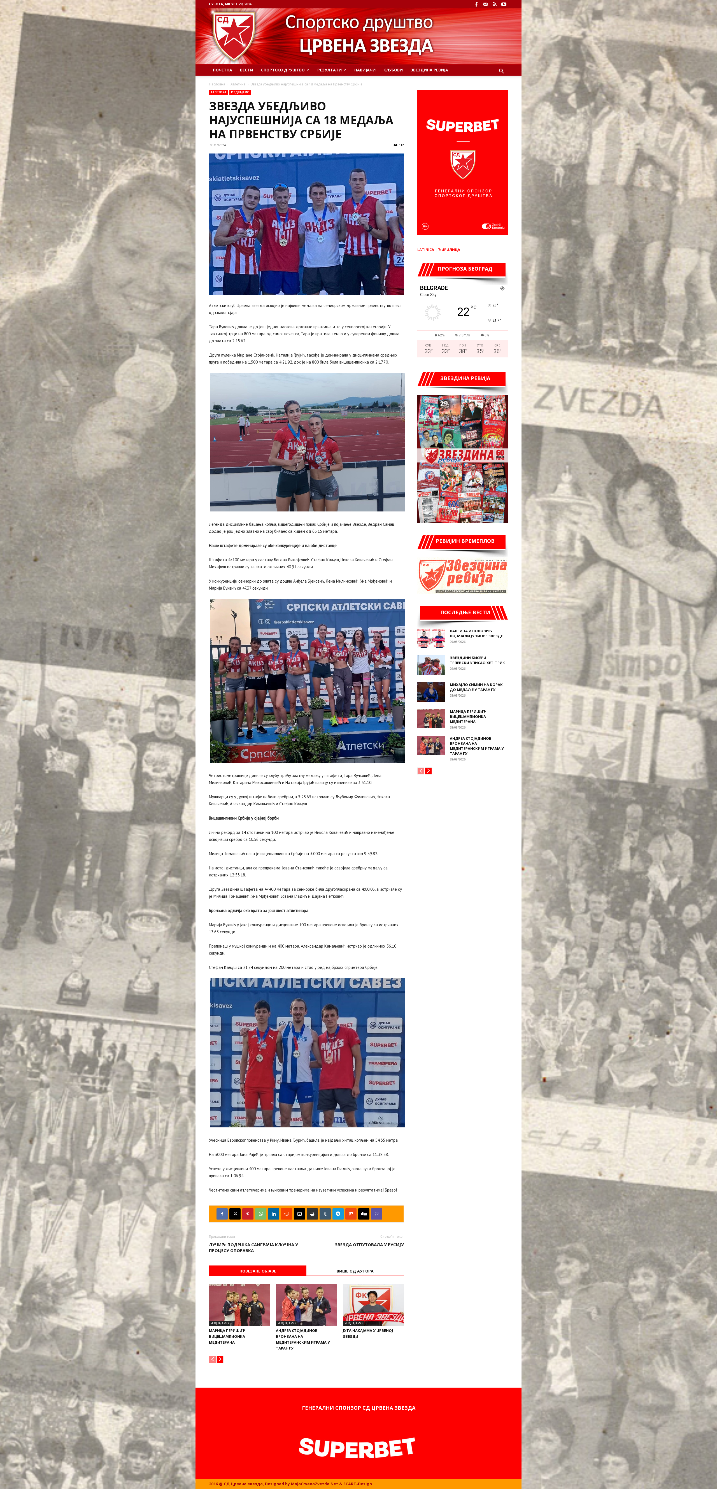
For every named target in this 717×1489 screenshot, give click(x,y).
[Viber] (376, 1214)
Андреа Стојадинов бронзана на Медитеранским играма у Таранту (477, 746)
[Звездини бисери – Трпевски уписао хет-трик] (431, 665)
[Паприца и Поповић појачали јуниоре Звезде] (431, 638)
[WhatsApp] (260, 1214)
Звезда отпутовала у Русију (369, 1244)
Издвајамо (240, 92)
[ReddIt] (286, 1214)
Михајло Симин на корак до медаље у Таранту (476, 687)
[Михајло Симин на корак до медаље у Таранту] (431, 692)
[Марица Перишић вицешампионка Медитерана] (239, 1305)
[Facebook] (476, 4)
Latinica (425, 249)
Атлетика (238, 84)
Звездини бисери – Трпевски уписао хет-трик (477, 660)
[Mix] (351, 1214)
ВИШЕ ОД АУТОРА (355, 1271)
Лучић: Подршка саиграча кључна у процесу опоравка (253, 1247)
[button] (501, 72)
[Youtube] (504, 4)
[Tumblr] (325, 1214)
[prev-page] (212, 1359)
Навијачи (365, 70)
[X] (235, 1214)
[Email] (299, 1214)
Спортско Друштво (283, 70)
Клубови (393, 70)
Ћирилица (449, 249)
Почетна (222, 70)
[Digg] (363, 1214)
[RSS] (494, 4)
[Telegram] (338, 1214)
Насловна (217, 84)
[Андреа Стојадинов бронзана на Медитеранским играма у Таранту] (306, 1305)
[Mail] (485, 4)
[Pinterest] (247, 1214)
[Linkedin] (273, 1214)
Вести (246, 70)
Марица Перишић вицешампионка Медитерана (227, 1336)
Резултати (329, 70)
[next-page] (220, 1359)
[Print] (312, 1214)
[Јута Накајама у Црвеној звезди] (373, 1305)
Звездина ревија (429, 70)
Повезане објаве (257, 1271)
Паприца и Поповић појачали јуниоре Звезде (476, 633)
